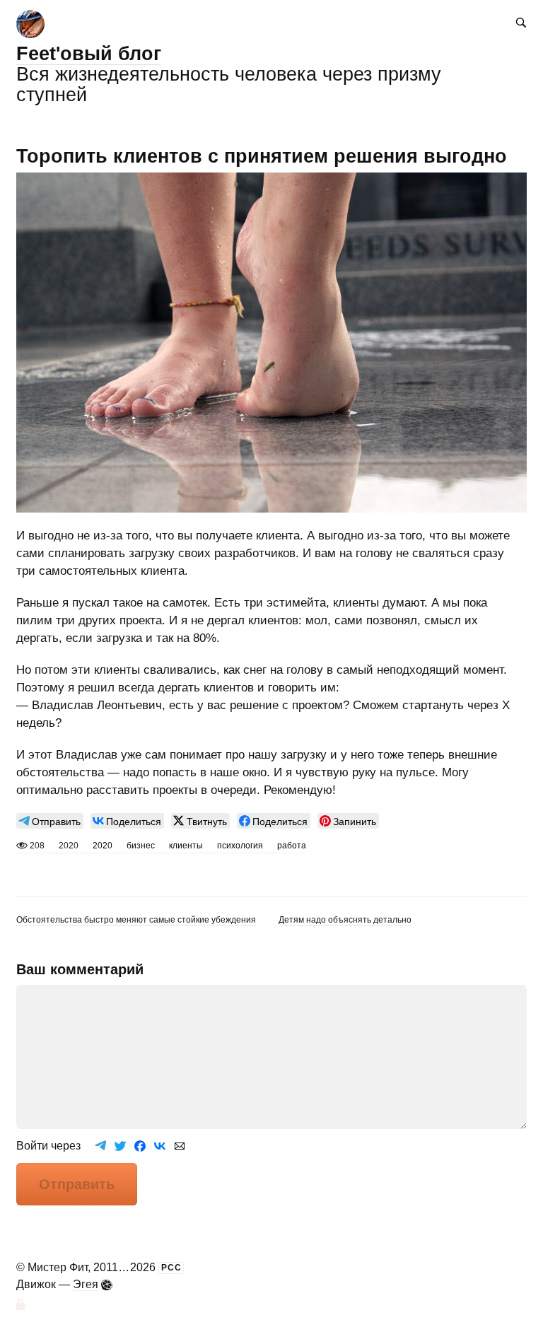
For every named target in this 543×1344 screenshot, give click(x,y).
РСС (171, 1268)
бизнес (141, 846)
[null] (49, 821)
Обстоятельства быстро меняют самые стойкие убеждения (136, 920)
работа (291, 846)
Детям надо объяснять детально (345, 920)
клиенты (186, 846)
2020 (102, 846)
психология (240, 846)
